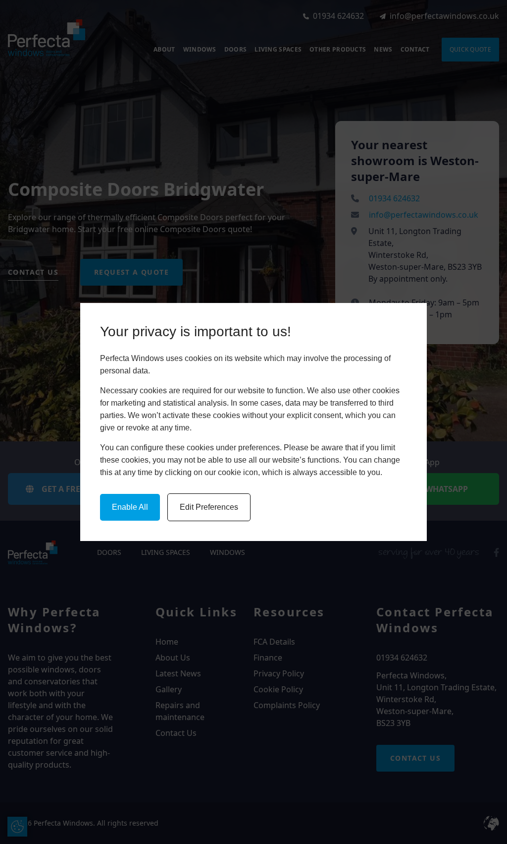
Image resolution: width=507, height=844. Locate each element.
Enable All (130, 507)
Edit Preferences (209, 507)
